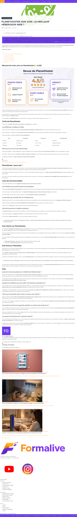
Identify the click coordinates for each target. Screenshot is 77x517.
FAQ (6, 62)
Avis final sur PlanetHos (9, 61)
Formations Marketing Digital (8, 485)
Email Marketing (5, 499)
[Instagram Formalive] (28, 478)
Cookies (4, 510)
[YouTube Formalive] (9, 478)
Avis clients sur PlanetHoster (10, 59)
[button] (75, 1)
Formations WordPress (7, 482)
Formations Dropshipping (7, 489)
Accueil (2, 1)
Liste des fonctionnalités (9, 58)
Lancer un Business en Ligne (8, 500)
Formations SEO (6, 483)
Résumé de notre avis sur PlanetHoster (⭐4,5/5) (13, 53)
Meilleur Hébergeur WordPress (8, 493)
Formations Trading (6, 488)
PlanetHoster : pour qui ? (9, 56)
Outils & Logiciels (16, 1)
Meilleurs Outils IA (6, 496)
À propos (44, 1)
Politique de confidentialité (7, 509)
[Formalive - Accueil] (33, 455)
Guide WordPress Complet (7, 495)
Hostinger (56, 41)
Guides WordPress (26, 1)
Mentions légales (6, 507)
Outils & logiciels (7, 18)
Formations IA (5, 486)
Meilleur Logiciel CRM (6, 497)
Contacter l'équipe (3, 479)
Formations (8, 1)
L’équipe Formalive (8, 27)
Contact (49, 1)
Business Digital (36, 1)
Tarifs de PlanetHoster (9, 55)
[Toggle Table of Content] (3, 52)
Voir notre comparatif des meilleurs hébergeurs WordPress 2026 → (14, 162)
